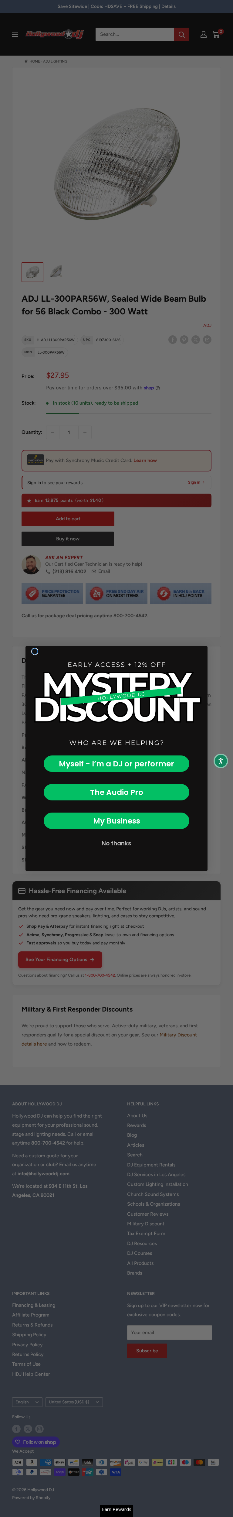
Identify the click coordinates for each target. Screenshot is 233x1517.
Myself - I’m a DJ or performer (116, 763)
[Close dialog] (35, 651)
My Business (116, 821)
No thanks (116, 843)
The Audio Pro (116, 792)
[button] (221, 761)
